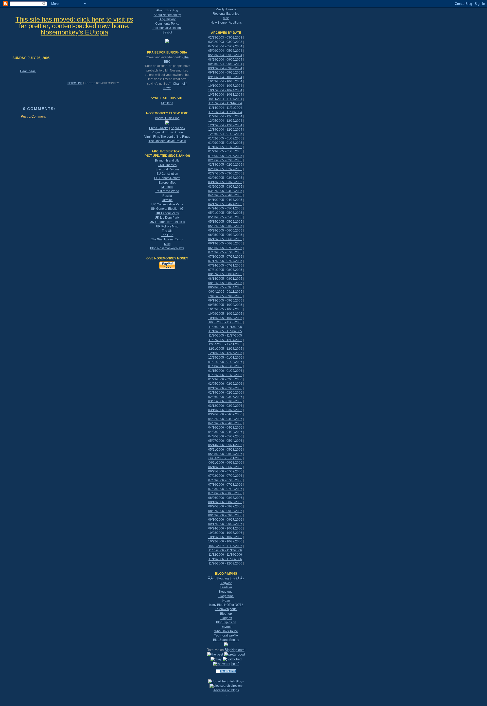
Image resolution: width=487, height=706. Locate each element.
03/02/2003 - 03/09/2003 (225, 41)
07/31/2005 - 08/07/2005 (225, 269)
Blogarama (226, 596)
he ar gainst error (167, 239)
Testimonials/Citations (167, 27)
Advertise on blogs (226, 690)
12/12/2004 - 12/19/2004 (225, 125)
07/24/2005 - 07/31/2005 (225, 265)
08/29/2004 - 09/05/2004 (225, 59)
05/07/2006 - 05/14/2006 (225, 440)
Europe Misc (167, 182)
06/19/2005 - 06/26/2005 (225, 243)
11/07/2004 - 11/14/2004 (225, 103)
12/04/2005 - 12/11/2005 (225, 344)
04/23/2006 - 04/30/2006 (225, 431)
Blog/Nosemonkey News (167, 248)
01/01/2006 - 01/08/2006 (225, 361)
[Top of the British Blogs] (226, 681)
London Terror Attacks (167, 221)
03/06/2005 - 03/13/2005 (225, 177)
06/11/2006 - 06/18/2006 (225, 462)
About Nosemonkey (167, 14)
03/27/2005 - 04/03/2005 (225, 190)
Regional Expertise (226, 13)
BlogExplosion (226, 622)
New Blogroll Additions (226, 22)
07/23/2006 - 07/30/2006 (225, 488)
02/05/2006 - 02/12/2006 (225, 383)
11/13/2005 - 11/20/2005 (225, 331)
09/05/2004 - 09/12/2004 (225, 63)
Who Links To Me (226, 631)
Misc (167, 243)
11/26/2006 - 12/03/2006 (225, 563)
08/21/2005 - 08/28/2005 (225, 283)
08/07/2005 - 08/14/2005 (225, 274)
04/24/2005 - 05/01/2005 (225, 208)
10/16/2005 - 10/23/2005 (225, 318)
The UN (167, 230)
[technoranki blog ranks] (226, 677)
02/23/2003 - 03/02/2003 (225, 37)
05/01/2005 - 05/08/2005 (225, 212)
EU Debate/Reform (167, 178)
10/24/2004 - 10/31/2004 (225, 94)
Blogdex (226, 618)
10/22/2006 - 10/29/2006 (225, 541)
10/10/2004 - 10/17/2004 (225, 85)
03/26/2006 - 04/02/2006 (225, 414)
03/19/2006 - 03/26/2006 (225, 410)
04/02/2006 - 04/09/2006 (225, 418)
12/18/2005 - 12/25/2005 (225, 353)
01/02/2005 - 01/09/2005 (225, 138)
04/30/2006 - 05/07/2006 (225, 436)
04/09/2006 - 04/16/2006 (225, 423)
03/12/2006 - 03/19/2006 (225, 405)
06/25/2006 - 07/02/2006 (225, 471)
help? (235, 664)
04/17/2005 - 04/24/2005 (225, 204)
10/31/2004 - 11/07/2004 (225, 98)
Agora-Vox (178, 128)
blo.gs (226, 600)
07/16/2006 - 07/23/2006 (225, 484)
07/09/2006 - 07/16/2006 (225, 480)
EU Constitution (167, 173)
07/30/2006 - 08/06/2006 (225, 493)
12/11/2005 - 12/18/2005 (225, 348)
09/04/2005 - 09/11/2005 (225, 291)
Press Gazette (158, 128)
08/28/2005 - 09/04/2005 (225, 287)
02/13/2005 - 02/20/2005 (225, 164)
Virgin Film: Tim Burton (167, 132)
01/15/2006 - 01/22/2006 (225, 370)
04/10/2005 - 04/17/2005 (225, 199)
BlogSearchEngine (226, 639)
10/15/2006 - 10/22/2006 (225, 537)
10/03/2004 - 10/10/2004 (225, 81)
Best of (167, 32)
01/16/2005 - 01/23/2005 (225, 147)
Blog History (167, 19)
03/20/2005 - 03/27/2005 (225, 186)
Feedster (226, 587)
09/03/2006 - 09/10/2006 (225, 515)
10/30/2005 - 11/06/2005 (225, 322)
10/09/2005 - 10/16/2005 (225, 313)
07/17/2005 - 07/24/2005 (225, 260)
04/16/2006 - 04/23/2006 (225, 427)
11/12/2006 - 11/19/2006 (225, 554)
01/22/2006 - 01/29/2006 (225, 375)
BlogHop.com (235, 650)
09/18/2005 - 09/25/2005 (225, 300)
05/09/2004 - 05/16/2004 (225, 50)
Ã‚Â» (240, 578)
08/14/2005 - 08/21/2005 (225, 278)
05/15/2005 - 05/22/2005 (225, 221)
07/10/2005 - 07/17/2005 (225, 256)
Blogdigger (226, 591)
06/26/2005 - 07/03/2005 (225, 248)
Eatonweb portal (226, 609)
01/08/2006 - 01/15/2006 (225, 366)
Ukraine (167, 200)
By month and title (167, 160)
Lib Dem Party (167, 217)
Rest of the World (167, 191)
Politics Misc (167, 226)
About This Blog (167, 10)
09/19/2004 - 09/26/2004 (225, 72)
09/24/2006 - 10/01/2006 (225, 528)
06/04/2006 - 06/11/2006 (225, 458)
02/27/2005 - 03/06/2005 (225, 173)
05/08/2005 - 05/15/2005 (225, 217)
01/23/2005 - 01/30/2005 (225, 151)
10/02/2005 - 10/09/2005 (225, 309)
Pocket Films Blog (167, 118)
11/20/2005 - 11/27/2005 (225, 335)
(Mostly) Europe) (226, 9)
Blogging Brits (226, 578)
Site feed (167, 102)
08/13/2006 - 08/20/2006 (225, 502)
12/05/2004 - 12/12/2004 (225, 120)
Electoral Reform (167, 169)
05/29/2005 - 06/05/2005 (225, 230)
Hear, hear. (28, 71)
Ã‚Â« (211, 578)
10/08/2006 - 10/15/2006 (225, 532)
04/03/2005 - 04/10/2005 (225, 195)
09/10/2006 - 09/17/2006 (225, 519)
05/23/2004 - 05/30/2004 (225, 55)
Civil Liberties (167, 165)
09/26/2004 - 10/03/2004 (225, 77)
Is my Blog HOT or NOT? (226, 604)
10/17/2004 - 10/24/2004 (225, 90)
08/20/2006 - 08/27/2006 (225, 506)
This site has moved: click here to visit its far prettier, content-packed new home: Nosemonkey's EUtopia (74, 26)
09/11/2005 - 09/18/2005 (225, 296)
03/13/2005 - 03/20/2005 (225, 182)
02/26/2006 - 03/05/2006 (225, 396)
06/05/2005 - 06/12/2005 (225, 234)
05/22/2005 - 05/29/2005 (225, 225)
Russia (167, 195)
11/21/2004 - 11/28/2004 (225, 112)
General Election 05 (167, 208)
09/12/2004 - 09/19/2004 (225, 68)
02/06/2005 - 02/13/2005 (225, 160)
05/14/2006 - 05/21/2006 (225, 445)
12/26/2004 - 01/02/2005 (225, 133)
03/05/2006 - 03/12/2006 (225, 401)
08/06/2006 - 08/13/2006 (225, 497)
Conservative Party (167, 204)
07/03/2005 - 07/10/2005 (225, 252)
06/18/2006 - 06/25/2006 (225, 467)
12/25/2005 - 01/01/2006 (225, 357)
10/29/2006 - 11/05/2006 (225, 546)
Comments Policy (167, 23)
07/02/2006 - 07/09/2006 (225, 475)
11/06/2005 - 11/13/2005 (225, 326)
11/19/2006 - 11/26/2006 (225, 559)
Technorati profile (226, 635)
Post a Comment (33, 116)
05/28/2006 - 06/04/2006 (225, 453)
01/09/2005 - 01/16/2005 (225, 142)
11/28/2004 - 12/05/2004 (225, 116)
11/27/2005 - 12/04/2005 (225, 340)
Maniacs (167, 186)
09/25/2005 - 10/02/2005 (225, 304)
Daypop (226, 626)
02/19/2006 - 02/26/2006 (225, 392)
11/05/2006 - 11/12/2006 (225, 550)
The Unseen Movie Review (167, 141)
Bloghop (226, 613)
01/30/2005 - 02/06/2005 (225, 155)
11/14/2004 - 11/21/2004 (225, 107)
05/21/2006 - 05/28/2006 (225, 449)
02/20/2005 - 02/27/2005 (225, 169)
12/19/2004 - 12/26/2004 (225, 129)
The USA (167, 235)
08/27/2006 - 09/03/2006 (225, 511)
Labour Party (167, 213)
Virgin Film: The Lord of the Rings (167, 136)
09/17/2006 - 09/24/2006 (225, 523)
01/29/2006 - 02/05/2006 (225, 379)
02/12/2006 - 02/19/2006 (225, 388)
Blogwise (226, 583)
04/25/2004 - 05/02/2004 (225, 46)
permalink (74, 83)
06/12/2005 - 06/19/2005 (225, 239)
